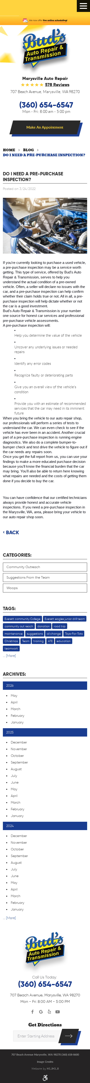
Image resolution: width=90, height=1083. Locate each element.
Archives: (14, 674)
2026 (10, 686)
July (14, 776)
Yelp (49, 1012)
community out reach (19, 626)
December (19, 742)
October (17, 756)
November (19, 749)
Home (9, 150)
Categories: (17, 555)
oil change (54, 633)
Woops (12, 588)
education (64, 641)
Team (25, 641)
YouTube (58, 1012)
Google (41, 1012)
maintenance (14, 633)
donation (43, 626)
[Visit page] (68, 1036)
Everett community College (22, 619)
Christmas (11, 641)
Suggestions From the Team (28, 578)
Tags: (9, 609)
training (38, 641)
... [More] (9, 655)
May (14, 696)
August (16, 769)
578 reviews (57, 84)
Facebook (32, 1012)
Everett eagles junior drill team (65, 619)
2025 (10, 732)
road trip (60, 626)
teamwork (11, 648)
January (17, 722)
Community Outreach (23, 567)
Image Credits (45, 1061)
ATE (50, 641)
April (14, 702)
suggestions (35, 633)
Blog (28, 150)
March (15, 709)
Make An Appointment (44, 127)
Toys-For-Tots (74, 633)
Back (12, 532)
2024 (10, 826)
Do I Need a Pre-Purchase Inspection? (44, 155)
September (19, 762)
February (17, 716)
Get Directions (45, 1025)
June (14, 782)
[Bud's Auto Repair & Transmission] (45, 51)
